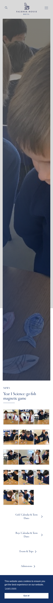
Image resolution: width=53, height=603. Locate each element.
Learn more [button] (10, 588)
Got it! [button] (26, 596)
